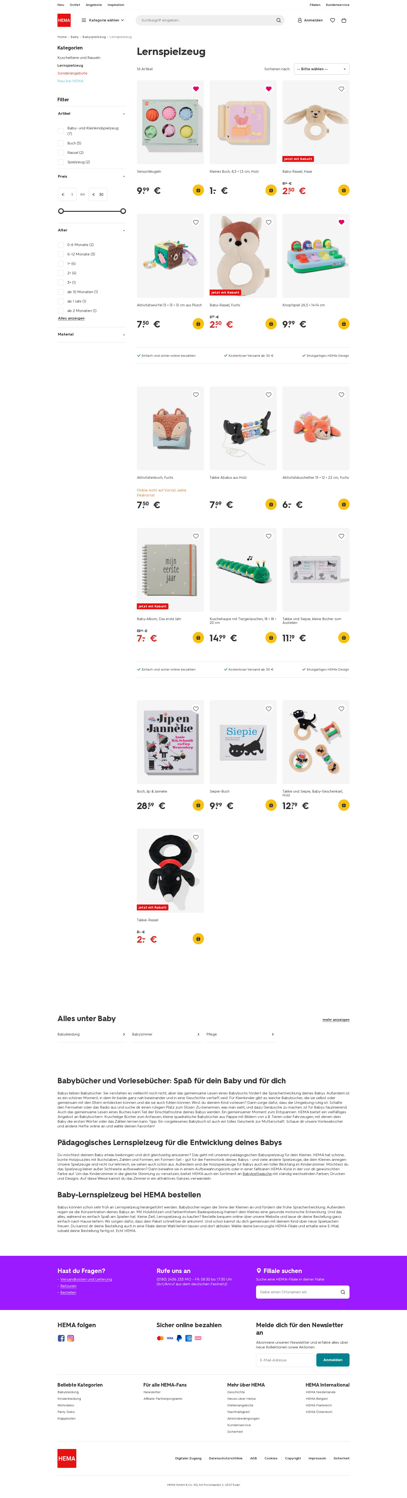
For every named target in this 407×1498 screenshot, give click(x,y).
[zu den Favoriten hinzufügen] (196, 89)
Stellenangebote (240, 1405)
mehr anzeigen (336, 1019)
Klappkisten (66, 1418)
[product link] (170, 122)
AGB (253, 1458)
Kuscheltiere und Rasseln (78, 57)
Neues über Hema (241, 1399)
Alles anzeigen (71, 318)
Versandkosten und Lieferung (86, 1279)
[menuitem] (60, 5)
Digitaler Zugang (188, 1458)
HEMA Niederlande (321, 1392)
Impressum (317, 1458)
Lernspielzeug (70, 65)
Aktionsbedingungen (243, 1418)
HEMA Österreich (319, 1412)
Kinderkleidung (69, 1399)
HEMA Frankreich (319, 1405)
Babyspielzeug (94, 37)
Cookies (271, 1458)
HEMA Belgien (317, 1399)
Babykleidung (68, 1034)
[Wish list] (332, 20)
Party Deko (66, 1412)
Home (62, 37)
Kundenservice (239, 1425)
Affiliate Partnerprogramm (162, 1399)
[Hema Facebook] (61, 1338)
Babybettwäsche (257, 1173)
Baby (75, 37)
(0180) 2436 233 (170, 1279)
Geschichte (236, 1392)
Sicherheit (235, 1432)
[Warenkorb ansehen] (344, 20)
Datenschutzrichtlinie (226, 1458)
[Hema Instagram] (70, 1338)
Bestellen (68, 1292)
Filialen (315, 5)
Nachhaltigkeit (238, 1412)
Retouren (68, 1286)
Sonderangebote (72, 73)
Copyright (293, 1458)
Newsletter (152, 1392)
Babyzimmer (142, 1034)
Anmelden (332, 1360)
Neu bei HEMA (70, 81)
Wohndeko (65, 1405)
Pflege (211, 1034)
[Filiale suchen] (343, 1292)
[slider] (61, 211)
